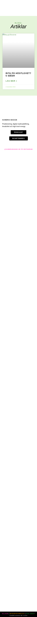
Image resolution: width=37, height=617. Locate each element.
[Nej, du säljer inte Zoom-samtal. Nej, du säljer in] (3, 328)
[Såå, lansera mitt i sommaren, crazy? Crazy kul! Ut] (15, 340)
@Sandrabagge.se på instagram (18, 149)
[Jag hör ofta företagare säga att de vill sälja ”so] (9, 381)
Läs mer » (11, 81)
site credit (30, 613)
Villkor (5, 613)
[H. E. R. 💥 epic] (34, 156)
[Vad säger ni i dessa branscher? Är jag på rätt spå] (28, 189)
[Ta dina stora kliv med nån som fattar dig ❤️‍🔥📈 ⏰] (22, 218)
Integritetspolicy (17, 613)
